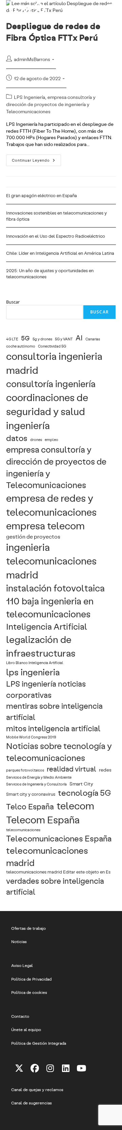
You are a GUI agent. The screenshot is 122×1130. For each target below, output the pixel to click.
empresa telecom (45, 525)
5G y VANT (64, 339)
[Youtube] (81, 1068)
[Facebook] (34, 1068)
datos (16, 437)
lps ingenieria (33, 672)
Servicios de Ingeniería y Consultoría (36, 784)
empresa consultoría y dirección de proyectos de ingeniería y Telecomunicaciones (56, 466)
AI (79, 337)
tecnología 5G (84, 792)
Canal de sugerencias (31, 1102)
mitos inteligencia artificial (53, 728)
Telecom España (43, 819)
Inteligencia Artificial (46, 626)
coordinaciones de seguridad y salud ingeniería (47, 411)
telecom (75, 805)
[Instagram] (50, 1068)
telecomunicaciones (23, 829)
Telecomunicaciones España (58, 838)
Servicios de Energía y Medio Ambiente (39, 777)
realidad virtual (71, 769)
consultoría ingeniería (51, 383)
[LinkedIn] (66, 1068)
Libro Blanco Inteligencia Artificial (34, 662)
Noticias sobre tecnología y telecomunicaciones (59, 751)
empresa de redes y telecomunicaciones (51, 504)
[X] (19, 1068)
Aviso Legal (22, 965)
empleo (51, 439)
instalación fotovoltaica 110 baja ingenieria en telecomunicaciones (55, 601)
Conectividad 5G (52, 346)
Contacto (20, 1016)
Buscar (13, 302)
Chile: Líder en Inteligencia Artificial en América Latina (60, 253)
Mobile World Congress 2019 (31, 737)
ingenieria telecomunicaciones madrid (51, 560)
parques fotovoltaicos (25, 770)
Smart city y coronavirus (30, 794)
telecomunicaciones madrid (47, 856)
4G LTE (12, 339)
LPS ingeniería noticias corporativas (46, 689)
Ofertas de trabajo (28, 928)
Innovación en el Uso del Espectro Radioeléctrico (55, 236)
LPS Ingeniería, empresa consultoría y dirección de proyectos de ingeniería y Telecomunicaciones (51, 104)
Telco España (30, 806)
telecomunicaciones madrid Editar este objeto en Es (58, 872)
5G (25, 337)
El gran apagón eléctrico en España (41, 195)
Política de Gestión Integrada (38, 1043)
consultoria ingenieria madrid (54, 363)
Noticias (19, 941)
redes (105, 769)
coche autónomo (20, 346)
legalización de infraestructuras (41, 645)
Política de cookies (29, 992)
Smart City (81, 783)
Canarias (92, 339)
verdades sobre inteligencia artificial (55, 886)
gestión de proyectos (33, 536)
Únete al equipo (26, 1029)
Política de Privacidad (31, 979)
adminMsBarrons (32, 59)
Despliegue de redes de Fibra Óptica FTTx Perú (53, 31)
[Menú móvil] (111, 8)
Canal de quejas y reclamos (37, 1089)
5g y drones (42, 339)
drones (36, 439)
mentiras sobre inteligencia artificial (54, 711)
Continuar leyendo (36, 161)
